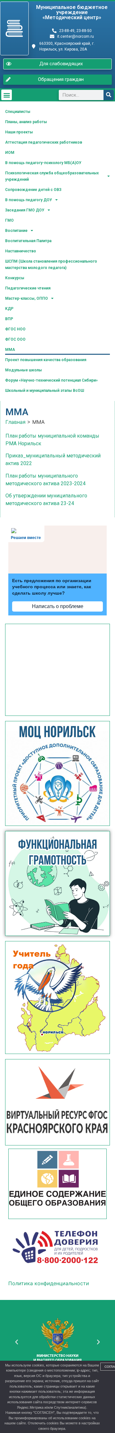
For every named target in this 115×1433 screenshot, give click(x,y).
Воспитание (16, 230)
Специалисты (17, 111)
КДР (9, 308)
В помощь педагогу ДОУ (28, 200)
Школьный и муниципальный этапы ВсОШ (44, 390)
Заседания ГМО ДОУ (24, 210)
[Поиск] (108, 95)
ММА (10, 349)
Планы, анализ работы (26, 122)
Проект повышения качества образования (45, 360)
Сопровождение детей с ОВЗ (33, 189)
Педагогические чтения (27, 288)
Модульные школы (23, 370)
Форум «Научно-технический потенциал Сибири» (51, 380)
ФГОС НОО (15, 329)
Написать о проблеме (57, 606)
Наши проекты (19, 132)
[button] (6, 95)
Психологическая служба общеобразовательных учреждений (52, 176)
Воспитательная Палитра (28, 241)
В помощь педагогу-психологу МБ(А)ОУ (43, 163)
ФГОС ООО (15, 339)
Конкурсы (14, 278)
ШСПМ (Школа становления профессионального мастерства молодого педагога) (51, 264)
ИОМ (9, 152)
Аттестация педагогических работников (43, 142)
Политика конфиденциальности (48, 1283)
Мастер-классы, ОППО (26, 298)
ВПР (9, 319)
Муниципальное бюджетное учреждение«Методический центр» (72, 12)
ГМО (9, 220)
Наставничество (20, 251)
